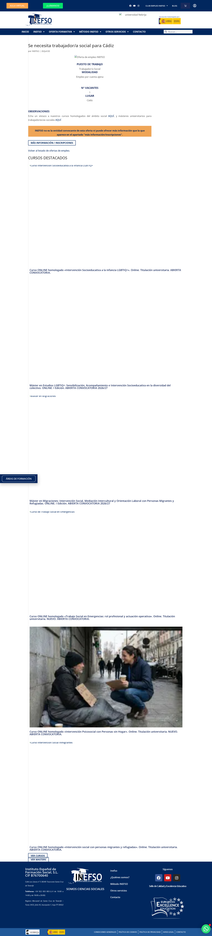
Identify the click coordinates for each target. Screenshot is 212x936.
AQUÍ (111, 116)
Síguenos (168, 869)
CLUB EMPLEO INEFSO (155, 5)
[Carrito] (185, 6)
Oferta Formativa (60, 31)
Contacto (139, 31)
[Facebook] (130, 6)
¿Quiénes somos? (119, 877)
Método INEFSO (88, 31)
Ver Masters (38, 859)
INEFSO (35, 51)
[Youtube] (134, 6)
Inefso (37, 31)
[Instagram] (138, 6)
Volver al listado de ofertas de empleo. (49, 150)
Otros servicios (116, 31)
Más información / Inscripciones (52, 142)
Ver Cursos (38, 855)
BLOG (174, 5)
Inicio (25, 31)
